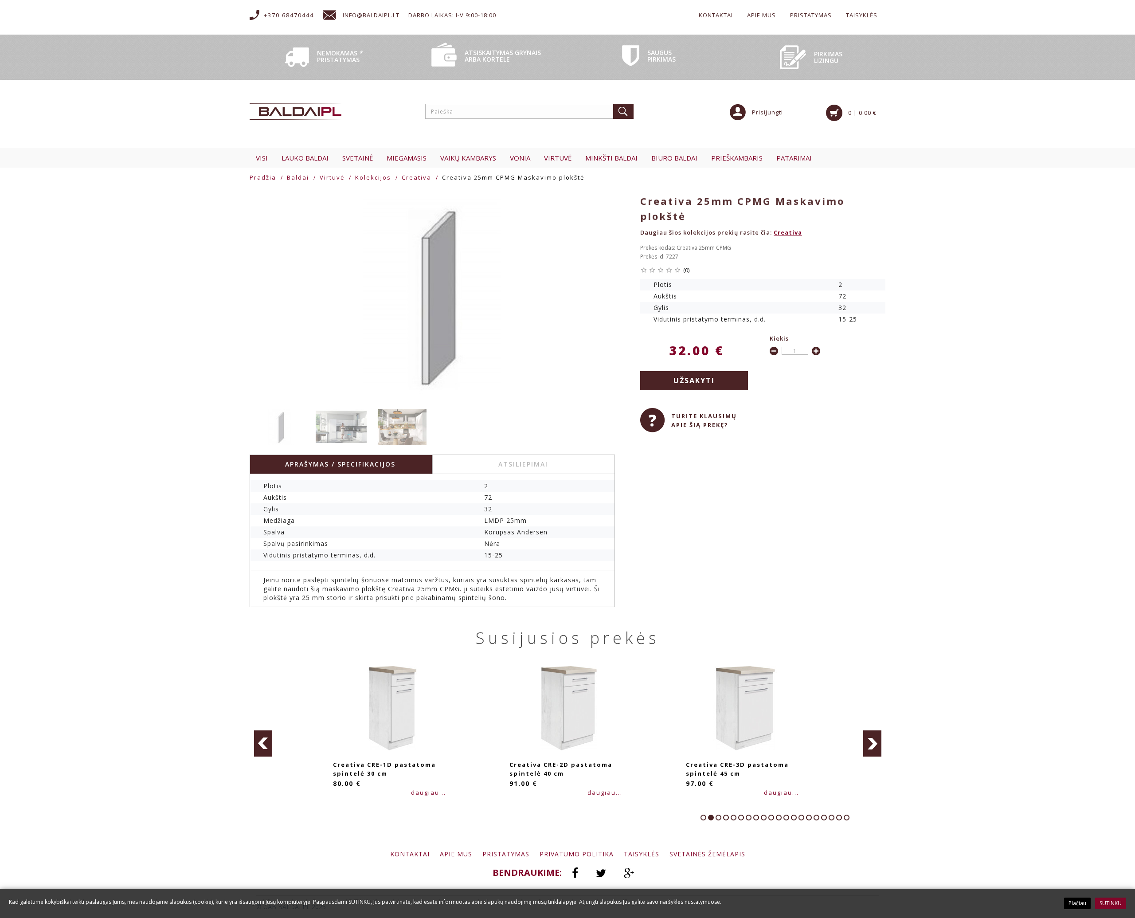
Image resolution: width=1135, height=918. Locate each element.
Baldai (298, 177)
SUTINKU (1111, 903)
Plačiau (1077, 903)
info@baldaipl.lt (371, 15)
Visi (262, 157)
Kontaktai (716, 15)
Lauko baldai (305, 157)
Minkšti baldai (611, 157)
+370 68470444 (289, 15)
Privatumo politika (577, 854)
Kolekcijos (373, 177)
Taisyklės (861, 15)
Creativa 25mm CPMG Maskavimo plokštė (513, 177)
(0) (686, 270)
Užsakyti (694, 380)
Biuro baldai (674, 157)
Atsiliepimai (523, 464)
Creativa (416, 177)
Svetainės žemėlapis (707, 854)
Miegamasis (407, 157)
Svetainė (357, 157)
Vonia (520, 157)
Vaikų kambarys (468, 157)
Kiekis (779, 338)
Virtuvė (557, 157)
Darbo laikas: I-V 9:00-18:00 (452, 15)
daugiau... (428, 792)
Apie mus (761, 15)
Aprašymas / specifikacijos (340, 464)
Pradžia (263, 177)
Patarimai (794, 157)
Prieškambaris (737, 157)
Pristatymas (811, 15)
